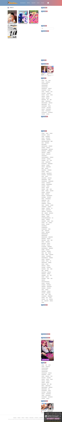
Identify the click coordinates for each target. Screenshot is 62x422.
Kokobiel (48, 216)
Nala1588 (43, 249)
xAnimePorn (41, 417)
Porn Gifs (36, 417)
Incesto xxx (43, 96)
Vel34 (46, 294)
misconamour (48, 241)
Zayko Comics (46, 300)
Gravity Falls (48, 192)
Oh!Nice (47, 254)
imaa (48, 200)
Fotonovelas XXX (51, 181)
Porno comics (49, 107)
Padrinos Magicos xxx (45, 257)
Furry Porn (43, 379)
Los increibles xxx (44, 225)
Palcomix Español (44, 390)
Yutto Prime (51, 299)
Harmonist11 (43, 195)
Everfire (46, 176)
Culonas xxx (47, 91)
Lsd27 (42, 230)
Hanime (19, 417)
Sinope (48, 278)
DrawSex (47, 171)
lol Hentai (43, 222)
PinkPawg (49, 262)
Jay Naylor (43, 208)
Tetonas (43, 110)
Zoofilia (43, 302)
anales (49, 80)
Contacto (14, 417)
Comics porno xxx (44, 88)
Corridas (49, 374)
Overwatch (43, 256)
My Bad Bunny (49, 246)
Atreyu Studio (48, 139)
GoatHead (43, 192)
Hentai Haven (47, 417)
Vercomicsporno (22, 2)
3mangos (43, 133)
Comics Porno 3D (44, 155)
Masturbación (44, 99)
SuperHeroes (43, 286)
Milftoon (28, 2)
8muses (43, 80)
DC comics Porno (44, 163)
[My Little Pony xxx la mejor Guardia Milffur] (23, 16)
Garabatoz (43, 189)
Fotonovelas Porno (44, 181)
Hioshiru (43, 198)
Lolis (46, 222)
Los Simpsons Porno (44, 227)
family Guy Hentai (44, 179)
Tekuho (43, 289)
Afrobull (43, 136)
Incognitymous (44, 203)
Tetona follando (48, 109)
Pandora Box (47, 259)
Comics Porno (48, 366)
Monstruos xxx (44, 243)
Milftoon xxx (50, 102)
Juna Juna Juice (49, 211)
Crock (51, 160)
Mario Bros (48, 238)
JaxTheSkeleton (44, 206)
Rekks (42, 270)
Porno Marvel (48, 267)
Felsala (49, 179)
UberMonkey (48, 292)
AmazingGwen (48, 136)
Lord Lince (43, 224)
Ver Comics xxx (50, 112)
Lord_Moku (47, 224)
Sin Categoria (44, 278)
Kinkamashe (47, 214)
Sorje (51, 278)
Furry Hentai (48, 93)
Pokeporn (48, 265)
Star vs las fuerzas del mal (45, 281)
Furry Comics (43, 93)
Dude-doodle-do (49, 173)
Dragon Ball (33, 2)
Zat (42, 300)
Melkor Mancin (44, 240)
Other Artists (51, 254)
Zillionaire (51, 300)
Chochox (43, 366)
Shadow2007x (44, 275)
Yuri (47, 299)
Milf (47, 99)
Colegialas (48, 152)
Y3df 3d (50, 297)
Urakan (43, 294)
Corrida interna (44, 374)
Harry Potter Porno (49, 195)
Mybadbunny (51, 248)
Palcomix (43, 259)
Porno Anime (43, 267)
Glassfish (47, 190)
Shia (47, 275)
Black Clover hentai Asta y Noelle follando (12, 37)
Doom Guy (46, 168)
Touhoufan (48, 291)
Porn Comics (43, 107)
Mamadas (47, 382)
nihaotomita (49, 251)
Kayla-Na (43, 214)
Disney (43, 168)
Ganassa (47, 187)
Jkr (51, 208)
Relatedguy (46, 270)
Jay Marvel (49, 206)
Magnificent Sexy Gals (45, 233)
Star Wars (43, 283)
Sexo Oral (43, 109)
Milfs (50, 99)
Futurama (43, 187)
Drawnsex (43, 171)
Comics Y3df (43, 158)
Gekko (47, 189)
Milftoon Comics (48, 101)
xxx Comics (43, 398)
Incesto (38, 2)
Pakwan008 (51, 257)
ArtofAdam (43, 139)
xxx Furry (48, 398)
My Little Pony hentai (44, 248)
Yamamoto (43, 299)
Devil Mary (48, 165)
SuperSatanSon (49, 286)
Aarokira (51, 133)
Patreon (49, 390)
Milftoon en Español (44, 102)
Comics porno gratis (44, 85)
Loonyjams (50, 222)
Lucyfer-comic (47, 230)
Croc (47, 160)
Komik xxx (48, 96)
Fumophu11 (43, 184)
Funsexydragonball (49, 184)
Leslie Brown (48, 219)
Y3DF (46, 297)
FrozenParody (48, 182)
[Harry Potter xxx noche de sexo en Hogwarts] (12, 16)
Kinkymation (43, 216)
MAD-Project (47, 232)
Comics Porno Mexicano (45, 157)
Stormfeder (48, 283)
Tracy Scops (43, 292)
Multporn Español (44, 104)
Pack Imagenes (48, 256)
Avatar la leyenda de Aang (45, 141)
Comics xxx (49, 88)
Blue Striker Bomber (44, 149)
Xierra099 (43, 297)
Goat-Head (51, 190)
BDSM (51, 141)
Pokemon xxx (43, 265)
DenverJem (43, 165)
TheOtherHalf (44, 291)
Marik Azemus (44, 238)
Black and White (44, 144)
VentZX (50, 294)
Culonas (43, 91)
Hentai (23, 417)
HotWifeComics (44, 200)
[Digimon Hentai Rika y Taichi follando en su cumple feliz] (33, 16)
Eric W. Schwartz (49, 174)
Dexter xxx (43, 166)
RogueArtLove (44, 273)
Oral (49, 104)
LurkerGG (43, 232)
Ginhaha (43, 190)
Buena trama (51, 149)
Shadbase (48, 273)
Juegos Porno (43, 211)
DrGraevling (43, 173)
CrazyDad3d (43, 160)
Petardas (42, 2)
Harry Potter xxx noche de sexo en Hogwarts (12, 23)
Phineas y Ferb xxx (44, 262)
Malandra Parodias (44, 235)
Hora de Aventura (48, 198)
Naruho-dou (47, 249)
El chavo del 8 (44, 174)
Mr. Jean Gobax (44, 246)
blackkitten (43, 147)
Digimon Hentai (48, 166)
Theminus (46, 289)
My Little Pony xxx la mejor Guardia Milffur (23, 23)
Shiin (50, 275)
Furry (51, 91)
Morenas (48, 243)
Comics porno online (44, 371)
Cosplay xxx (48, 158)
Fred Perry (43, 182)
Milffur (48, 240)
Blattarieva (48, 147)
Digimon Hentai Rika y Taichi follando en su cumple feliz (33, 23)
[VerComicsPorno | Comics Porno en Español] (12, 2)
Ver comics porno (44, 112)
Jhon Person (48, 208)
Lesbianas (43, 219)
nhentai (27, 417)
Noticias (43, 254)
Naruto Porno (43, 251)
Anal (46, 80)
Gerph (51, 189)
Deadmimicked (50, 163)
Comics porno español (45, 83)
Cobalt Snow (43, 152)
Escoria (43, 176)
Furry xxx (47, 379)
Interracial (49, 203)
